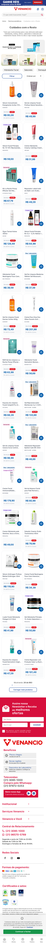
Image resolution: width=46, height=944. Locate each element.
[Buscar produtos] (42, 14)
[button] (12, 115)
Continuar (30, 927)
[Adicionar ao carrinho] (19, 95)
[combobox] (23, 15)
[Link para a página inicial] (4, 21)
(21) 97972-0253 (14, 785)
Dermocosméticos (14, 21)
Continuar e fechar (23, 932)
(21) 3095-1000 (13, 780)
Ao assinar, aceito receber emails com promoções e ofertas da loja (18, 731)
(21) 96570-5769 (16, 834)
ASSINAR (37, 725)
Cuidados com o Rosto (32, 21)
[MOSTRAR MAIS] (23, 690)
